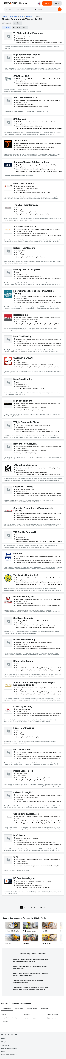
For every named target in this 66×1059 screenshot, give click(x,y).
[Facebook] (5, 1035)
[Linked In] (2, 1035)
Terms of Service (5, 1045)
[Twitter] (8, 1035)
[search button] (60, 9)
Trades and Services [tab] (31, 1008)
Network (23, 3)
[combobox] (47, 9)
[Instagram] (12, 1035)
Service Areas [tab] (44, 1008)
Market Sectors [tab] (19, 1008)
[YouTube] (16, 1034)
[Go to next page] (44, 907)
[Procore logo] (10, 3)
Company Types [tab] (7, 1008)
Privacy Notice (4, 1042)
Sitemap (3, 1051)
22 (41, 907)
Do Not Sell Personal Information (8, 1048)
